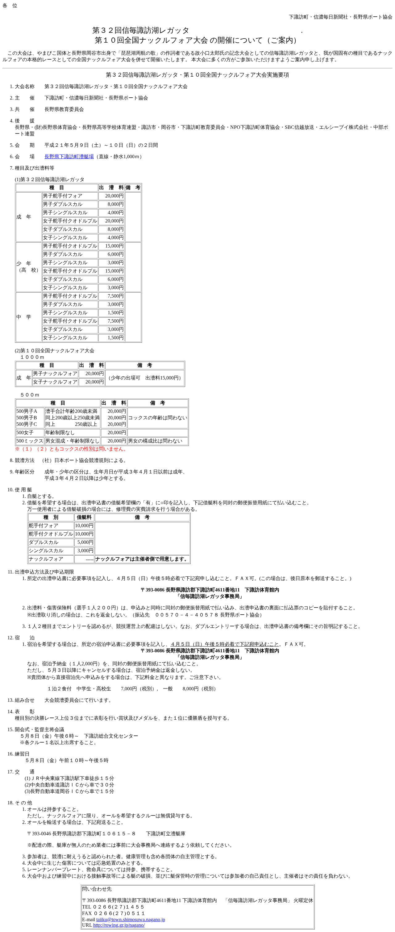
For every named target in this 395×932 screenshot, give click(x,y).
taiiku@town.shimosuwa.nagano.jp (130, 919)
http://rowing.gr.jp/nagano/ (119, 925)
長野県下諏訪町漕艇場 (69, 156)
